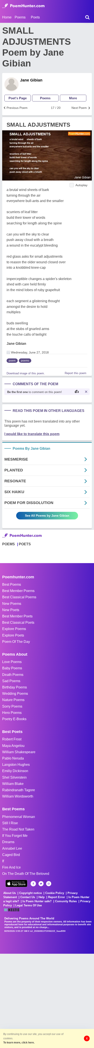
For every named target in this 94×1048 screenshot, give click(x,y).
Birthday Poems (14, 687)
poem (12, 360)
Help (41, 897)
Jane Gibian (31, 80)
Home (7, 17)
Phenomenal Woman (18, 817)
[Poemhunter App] (16, 883)
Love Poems (12, 662)
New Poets (10, 610)
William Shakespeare (18, 752)
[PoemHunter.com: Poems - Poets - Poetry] (23, 5)
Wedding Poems (15, 693)
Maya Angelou (13, 746)
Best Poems (11, 584)
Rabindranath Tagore (18, 790)
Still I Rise (10, 823)
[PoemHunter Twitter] (41, 883)
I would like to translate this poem (31, 434)
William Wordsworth (17, 796)
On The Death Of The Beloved (25, 874)
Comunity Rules (66, 901)
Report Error (56, 897)
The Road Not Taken (18, 829)
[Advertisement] (47, 1000)
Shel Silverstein (14, 777)
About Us (9, 893)
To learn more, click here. (19, 1042)
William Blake (13, 784)
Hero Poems (12, 713)
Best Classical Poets (18, 622)
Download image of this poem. (26, 373)
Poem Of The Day (16, 641)
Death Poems (12, 675)
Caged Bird (11, 855)
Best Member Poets (17, 616)
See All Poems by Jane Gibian (47, 515)
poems (25, 360)
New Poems (11, 603)
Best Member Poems (18, 591)
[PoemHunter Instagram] (48, 883)
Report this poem (75, 373)
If (3, 861)
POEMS (8, 544)
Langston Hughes (16, 764)
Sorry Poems (12, 706)
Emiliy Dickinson (15, 771)
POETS (25, 544)
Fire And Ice (11, 867)
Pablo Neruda (13, 758)
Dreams (8, 842)
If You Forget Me (15, 835)
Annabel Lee (12, 848)
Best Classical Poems (19, 597)
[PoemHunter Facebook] (33, 883)
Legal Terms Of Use (28, 905)
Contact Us (27, 897)
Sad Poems (11, 681)
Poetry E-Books (14, 719)
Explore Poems (14, 629)
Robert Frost (11, 739)
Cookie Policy (54, 893)
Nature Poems (13, 700)
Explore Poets (13, 635)
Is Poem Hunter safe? (37, 901)
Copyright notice (30, 893)
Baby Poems (12, 668)
